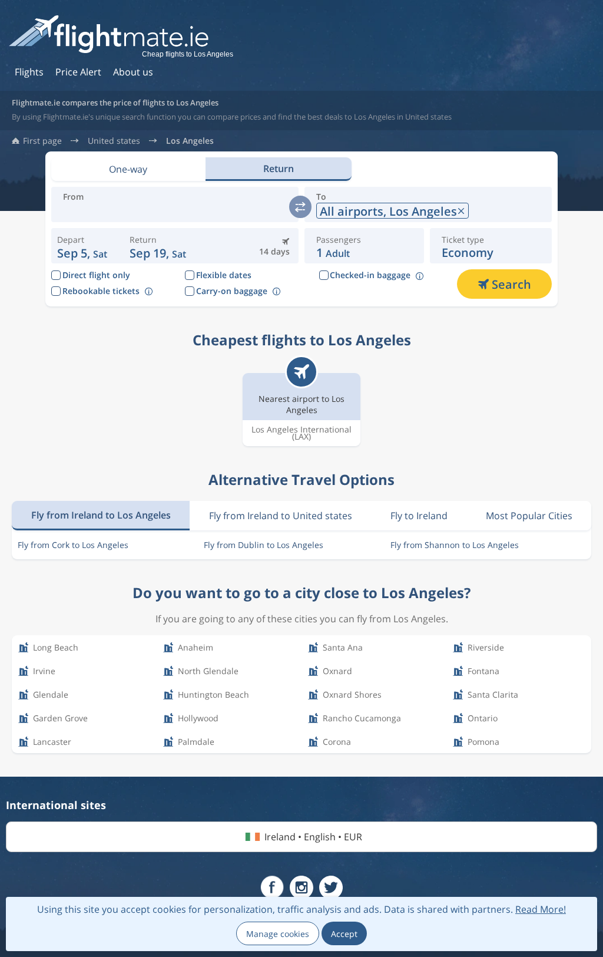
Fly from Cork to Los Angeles (73, 544)
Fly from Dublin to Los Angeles (263, 544)
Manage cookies (277, 933)
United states (114, 141)
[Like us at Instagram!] (301, 887)
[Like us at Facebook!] (272, 887)
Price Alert (78, 71)
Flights (29, 71)
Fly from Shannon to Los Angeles (454, 544)
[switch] (300, 207)
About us (133, 71)
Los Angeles (190, 141)
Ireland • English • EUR (313, 836)
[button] (158, 245)
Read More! (540, 909)
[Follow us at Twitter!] (331, 887)
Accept (344, 933)
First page (42, 141)
